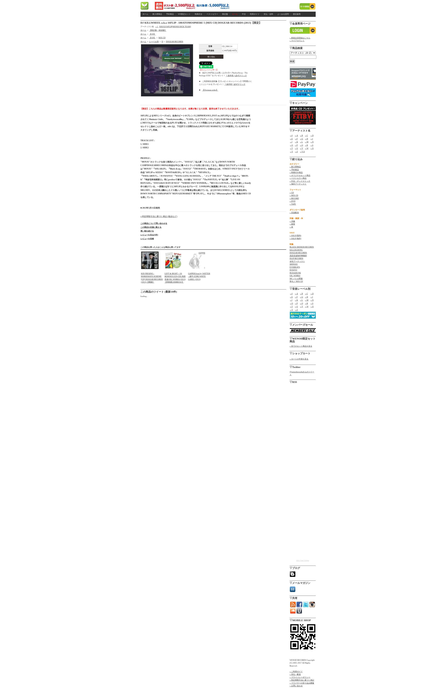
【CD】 (152, 34)
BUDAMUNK (295, 273)
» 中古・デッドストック (300, 181)
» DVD (292, 201)
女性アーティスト (297, 261)
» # (291, 135)
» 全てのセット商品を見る (301, 346)
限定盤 (225, 14)
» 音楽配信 (294, 213)
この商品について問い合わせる (153, 223)
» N (312, 142)
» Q (301, 145)
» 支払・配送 (295, 674)
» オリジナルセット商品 (300, 175)
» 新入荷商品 (295, 167)
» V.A (302, 152)
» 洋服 (292, 221)
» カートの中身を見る (299, 359)
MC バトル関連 (296, 278)
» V (301, 148)
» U (296, 148)
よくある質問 (283, 14)
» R (306, 145)
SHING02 (294, 264)
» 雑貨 (292, 224)
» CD (292, 193)
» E (291, 139)
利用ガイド (254, 14)
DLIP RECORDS (296, 258)
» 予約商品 (294, 170)
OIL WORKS (295, 276)
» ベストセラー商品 (298, 178)
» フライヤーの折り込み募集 (302, 683)
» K (296, 142)
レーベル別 (154, 41)
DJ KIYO (293, 270)
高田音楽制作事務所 (298, 256)
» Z (296, 152)
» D (312, 135)
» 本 (291, 227)
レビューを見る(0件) (149, 235)
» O (291, 145)
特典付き (198, 14)
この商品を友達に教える (150, 227)
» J (291, 142)
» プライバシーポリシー (300, 677)
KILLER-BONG (296, 250)
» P (296, 145)
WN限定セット (184, 14)
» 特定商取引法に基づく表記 (302, 680)
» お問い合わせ (296, 686)
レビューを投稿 (147, 239)
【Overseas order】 (210, 90)
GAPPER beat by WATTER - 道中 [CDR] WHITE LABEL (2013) (199, 276)
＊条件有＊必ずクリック (236, 75)
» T (291, 148)
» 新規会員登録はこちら (300, 38)
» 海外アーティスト (298, 184)
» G (301, 139)
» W (306, 148)
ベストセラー (212, 14)
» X (312, 148)
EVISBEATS (295, 267)
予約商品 (170, 14)
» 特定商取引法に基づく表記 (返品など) (158, 216)
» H (306, 139)
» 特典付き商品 (296, 172)
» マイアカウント (297, 41)
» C (306, 135)
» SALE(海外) (295, 238)
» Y (291, 152)
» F (296, 139)
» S (312, 145)
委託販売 (297, 14)
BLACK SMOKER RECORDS (302, 247)
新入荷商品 (157, 14)
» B (301, 135)
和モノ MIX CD (296, 281)
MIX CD (162, 38)
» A (296, 135)
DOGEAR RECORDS (174, 41)
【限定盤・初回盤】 (157, 30)
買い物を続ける (147, 231)
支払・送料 (268, 14)
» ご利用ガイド (296, 671)
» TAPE (293, 204)
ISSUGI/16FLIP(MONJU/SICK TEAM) (175, 27)
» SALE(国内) (295, 235)
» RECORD (294, 198)
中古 (244, 14)
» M (306, 142)
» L (301, 142)
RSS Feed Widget (302, 560)
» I (156, 27)
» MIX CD (294, 195)
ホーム (145, 14)
